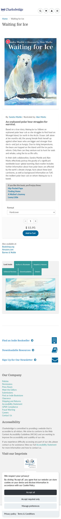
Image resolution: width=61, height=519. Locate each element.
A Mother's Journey (16, 194)
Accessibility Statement (12, 404)
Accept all (30, 492)
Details (37, 272)
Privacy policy (10, 514)
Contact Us (7, 415)
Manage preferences (30, 506)
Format (10, 207)
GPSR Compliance (10, 407)
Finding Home (14, 191)
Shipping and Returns (11, 401)
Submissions (7, 392)
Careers (5, 412)
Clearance (6, 398)
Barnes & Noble (9, 252)
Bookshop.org (8, 246)
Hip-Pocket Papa (15, 188)
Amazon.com (7, 249)
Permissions (7, 384)
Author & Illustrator (23, 264)
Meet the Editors (9, 390)
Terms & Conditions (26, 514)
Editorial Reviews (10, 272)
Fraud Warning (8, 410)
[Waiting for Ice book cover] (30, 72)
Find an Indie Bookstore (12, 395)
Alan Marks (41, 117)
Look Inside (8, 264)
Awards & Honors (40, 264)
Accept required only (30, 499)
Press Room (7, 387)
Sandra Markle (15, 117)
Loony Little (13, 197)
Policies (5, 381)
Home (5, 19)
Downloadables (25, 272)
